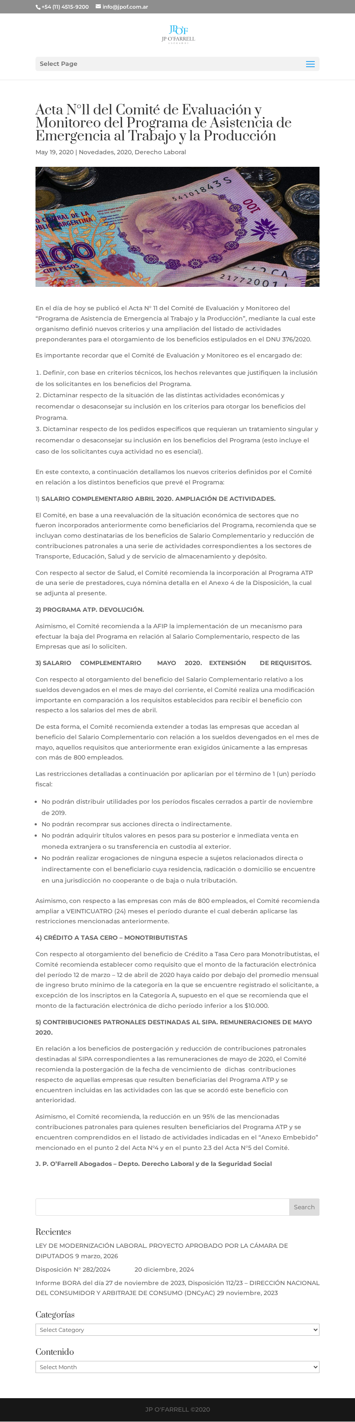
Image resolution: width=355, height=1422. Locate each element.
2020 (124, 152)
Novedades (96, 152)
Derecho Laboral (160, 152)
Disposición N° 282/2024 (84, 1269)
